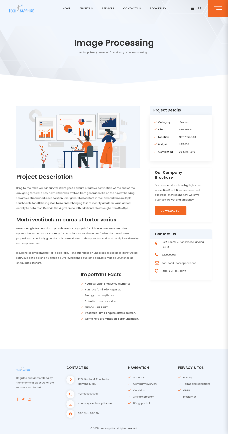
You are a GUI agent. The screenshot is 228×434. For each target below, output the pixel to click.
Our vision (139, 390)
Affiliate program (143, 396)
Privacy (187, 377)
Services (108, 8)
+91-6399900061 (88, 393)
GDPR (186, 390)
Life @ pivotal (141, 403)
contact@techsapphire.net (179, 263)
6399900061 (169, 255)
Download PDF (171, 211)
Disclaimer (189, 396)
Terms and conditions (196, 384)
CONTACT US (132, 8)
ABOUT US (86, 8)
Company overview (145, 384)
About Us (139, 377)
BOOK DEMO (158, 8)
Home (66, 8)
